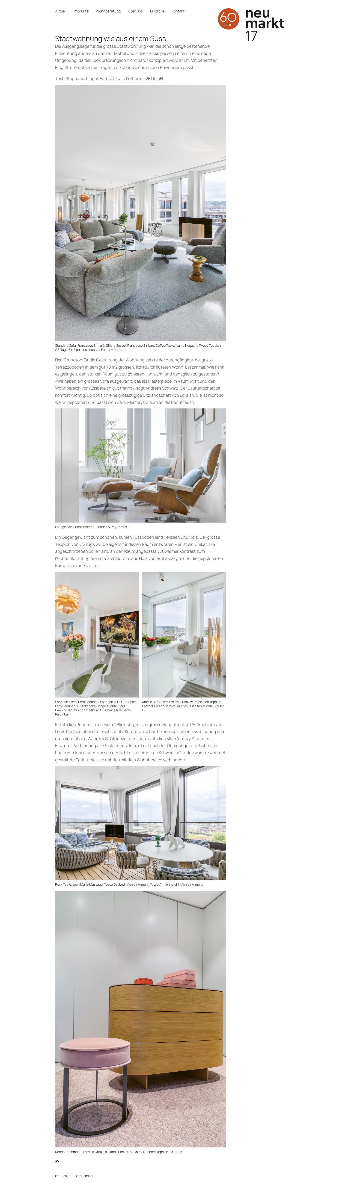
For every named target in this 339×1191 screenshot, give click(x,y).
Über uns (135, 11)
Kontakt (178, 11)
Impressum (63, 1175)
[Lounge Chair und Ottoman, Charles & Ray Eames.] (140, 465)
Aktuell (60, 11)
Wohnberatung (108, 11)
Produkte (81, 11)
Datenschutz (84, 1175)
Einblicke (157, 11)
